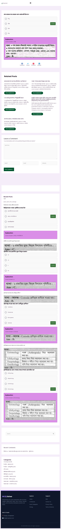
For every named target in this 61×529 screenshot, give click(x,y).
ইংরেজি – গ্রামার (7, 464)
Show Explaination (10, 93)
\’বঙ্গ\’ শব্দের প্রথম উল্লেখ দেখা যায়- (40, 81)
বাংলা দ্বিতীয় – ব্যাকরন (8, 476)
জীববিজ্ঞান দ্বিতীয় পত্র (8, 471)
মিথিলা (5, 451)
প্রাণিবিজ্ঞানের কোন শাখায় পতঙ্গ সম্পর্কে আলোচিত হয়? (14, 345)
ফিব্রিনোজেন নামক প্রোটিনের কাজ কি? (11, 205)
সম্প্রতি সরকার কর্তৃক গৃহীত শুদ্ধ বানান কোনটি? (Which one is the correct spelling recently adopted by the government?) (43, 99)
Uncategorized (7, 462)
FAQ (47, 499)
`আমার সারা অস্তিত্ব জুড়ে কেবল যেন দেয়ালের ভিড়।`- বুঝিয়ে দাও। (21, 451)
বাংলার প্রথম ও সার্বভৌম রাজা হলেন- (14, 119)
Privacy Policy (49, 504)
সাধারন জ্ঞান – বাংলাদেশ (8, 484)
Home (31, 499)
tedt (5, 199)
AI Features (32, 501)
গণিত (5, 469)
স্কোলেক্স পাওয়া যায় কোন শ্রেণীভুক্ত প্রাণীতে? (12, 293)
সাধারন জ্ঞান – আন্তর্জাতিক (9, 481)
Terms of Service (50, 507)
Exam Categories (34, 504)
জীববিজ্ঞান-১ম (7, 474)
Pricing (31, 507)
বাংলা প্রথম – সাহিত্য (8, 479)
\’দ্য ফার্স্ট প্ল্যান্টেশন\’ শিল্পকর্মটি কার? (14, 98)
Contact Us (48, 501)
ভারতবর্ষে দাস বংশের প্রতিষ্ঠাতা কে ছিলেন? (15, 81)
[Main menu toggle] (30, 3)
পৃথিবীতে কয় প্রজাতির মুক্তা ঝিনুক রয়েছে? (12, 241)
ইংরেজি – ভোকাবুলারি (8, 467)
